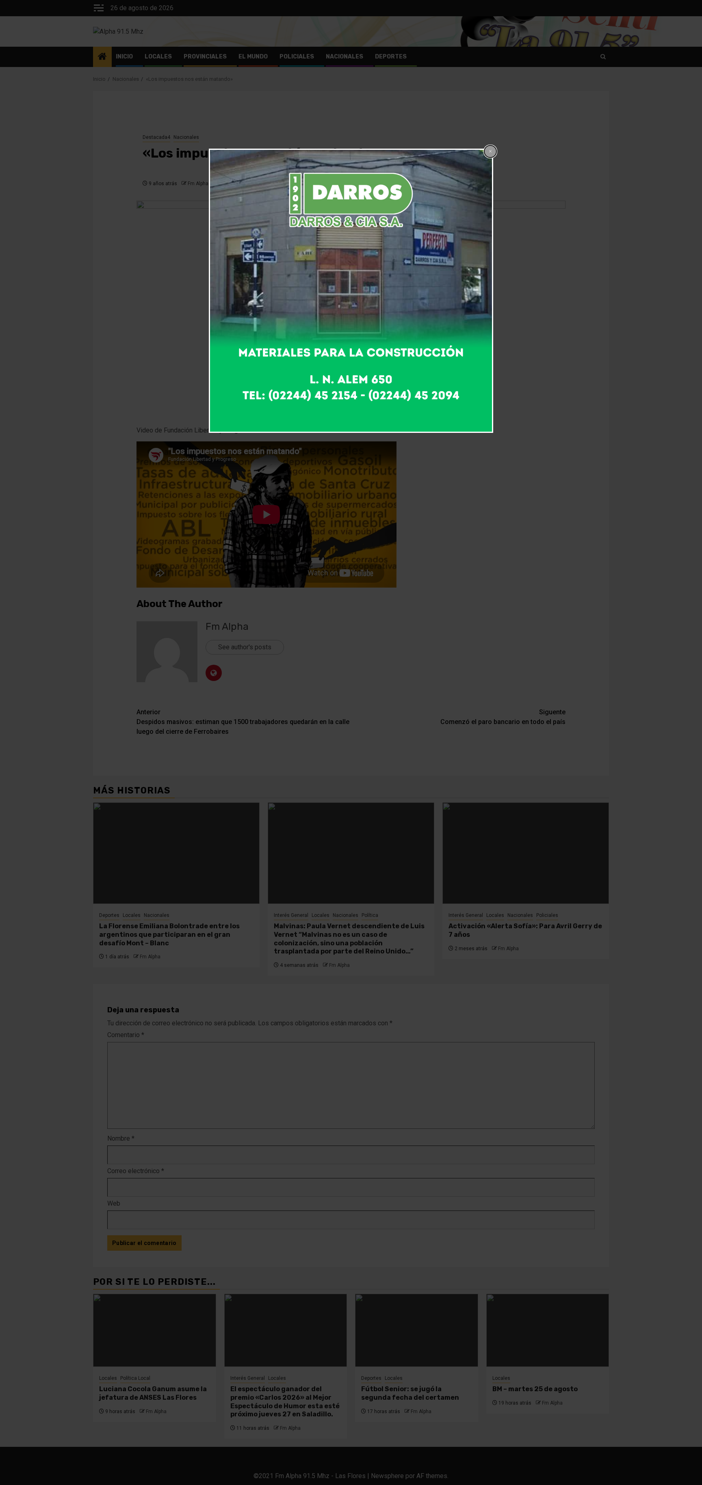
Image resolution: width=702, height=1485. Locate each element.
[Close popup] (490, 151)
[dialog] (351, 291)
